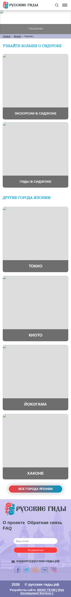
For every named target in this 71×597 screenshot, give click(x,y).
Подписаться (35, 550)
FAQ (7, 528)
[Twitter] (26, 569)
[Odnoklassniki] (35, 569)
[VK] (44, 569)
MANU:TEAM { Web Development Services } (42, 591)
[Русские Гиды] (20, 5)
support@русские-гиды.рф (38, 561)
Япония (17, 36)
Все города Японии (35, 489)
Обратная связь (44, 522)
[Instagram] (53, 569)
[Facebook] (17, 569)
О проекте (14, 522)
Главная (7, 36)
